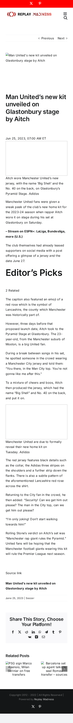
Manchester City (20, 363)
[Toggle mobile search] (65, 18)
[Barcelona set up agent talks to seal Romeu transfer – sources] (54, 663)
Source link (14, 573)
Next (61, 38)
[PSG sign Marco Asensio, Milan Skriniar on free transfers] (19, 663)
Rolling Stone (15, 533)
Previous (47, 38)
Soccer (30, 598)
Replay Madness (44, 699)
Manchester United (19, 202)
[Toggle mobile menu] (65, 14)
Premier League (34, 554)
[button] (8, 669)
